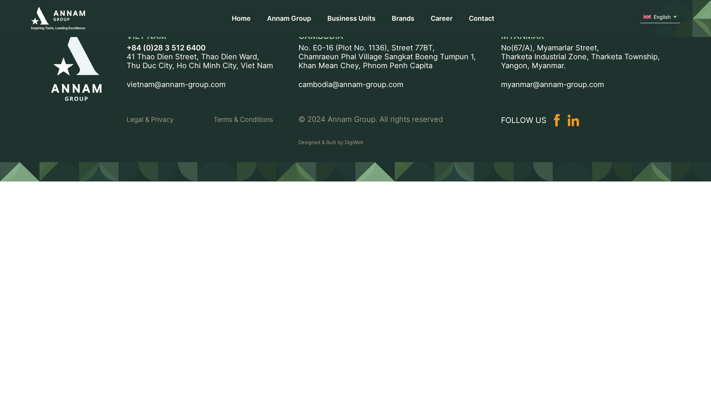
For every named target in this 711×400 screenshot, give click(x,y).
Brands (403, 18)
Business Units (351, 18)
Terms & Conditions (243, 119)
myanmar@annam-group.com (552, 84)
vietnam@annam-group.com (176, 84)
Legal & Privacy (150, 119)
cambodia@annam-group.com (350, 84)
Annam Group (289, 18)
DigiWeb (354, 142)
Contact (481, 18)
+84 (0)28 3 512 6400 (166, 47)
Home (241, 18)
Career (442, 18)
